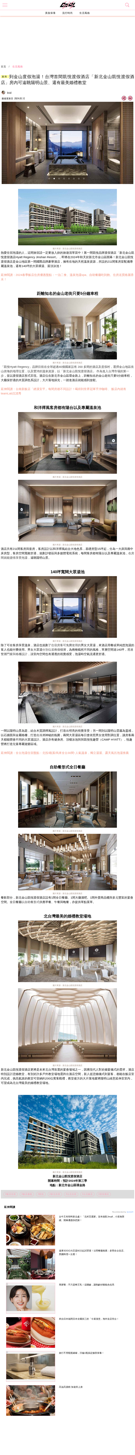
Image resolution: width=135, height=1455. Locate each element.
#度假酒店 (103, 1194)
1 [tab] (49, 178)
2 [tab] (54, 178)
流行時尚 (67, 13)
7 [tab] (79, 178)
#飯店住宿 (10, 1194)
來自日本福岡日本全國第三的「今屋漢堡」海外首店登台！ (89, 1319)
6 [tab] (74, 178)
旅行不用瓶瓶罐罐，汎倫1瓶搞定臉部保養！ (81, 1353)
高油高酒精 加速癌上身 (71, 1387)
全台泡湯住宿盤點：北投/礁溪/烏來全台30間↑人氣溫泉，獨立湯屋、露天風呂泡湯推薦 (72, 753)
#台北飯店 (87, 1194)
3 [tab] (59, 178)
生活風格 (84, 13)
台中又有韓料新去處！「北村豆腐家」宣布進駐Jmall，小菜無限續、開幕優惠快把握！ (91, 1218)
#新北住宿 (55, 1194)
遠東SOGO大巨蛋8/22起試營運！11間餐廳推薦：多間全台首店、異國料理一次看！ (92, 1252)
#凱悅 (41, 1194)
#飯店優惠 (27, 1194)
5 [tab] (69, 178)
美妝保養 (50, 13)
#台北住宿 (71, 1194)
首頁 (3, 66)
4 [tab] (64, 178)
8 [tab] (83, 178)
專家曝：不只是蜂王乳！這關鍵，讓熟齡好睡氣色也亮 (86, 1284)
